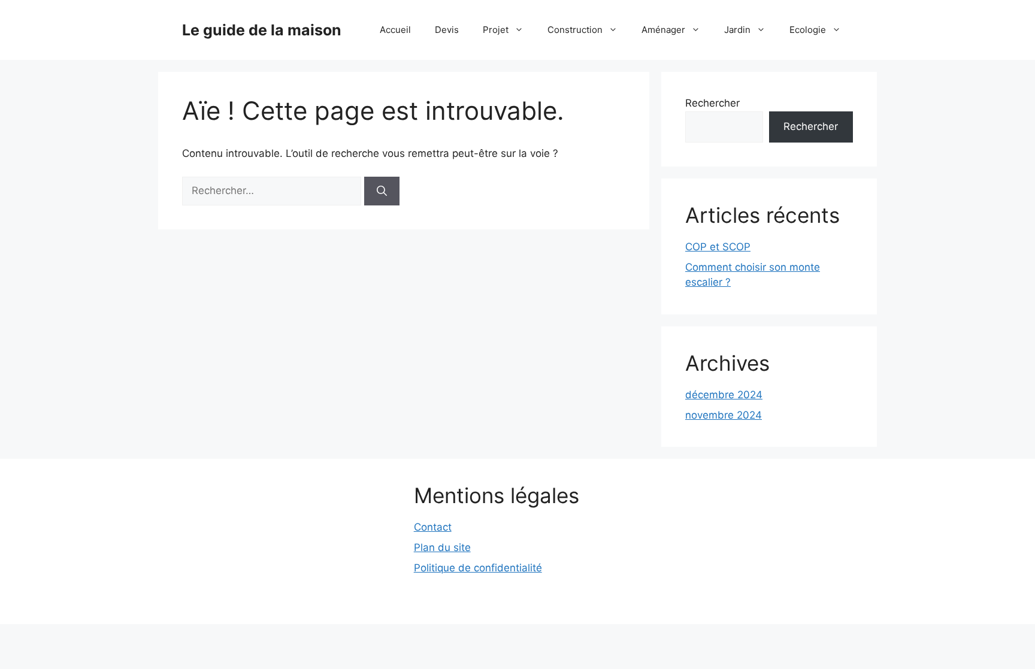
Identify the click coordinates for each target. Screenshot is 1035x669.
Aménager (663, 29)
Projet (496, 29)
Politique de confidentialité (478, 568)
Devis (447, 29)
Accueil (395, 29)
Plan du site (442, 547)
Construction (575, 29)
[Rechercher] (382, 191)
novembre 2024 (723, 415)
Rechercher (712, 103)
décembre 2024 (723, 395)
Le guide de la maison (261, 30)
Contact (433, 527)
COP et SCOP (717, 247)
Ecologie (807, 29)
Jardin (737, 29)
